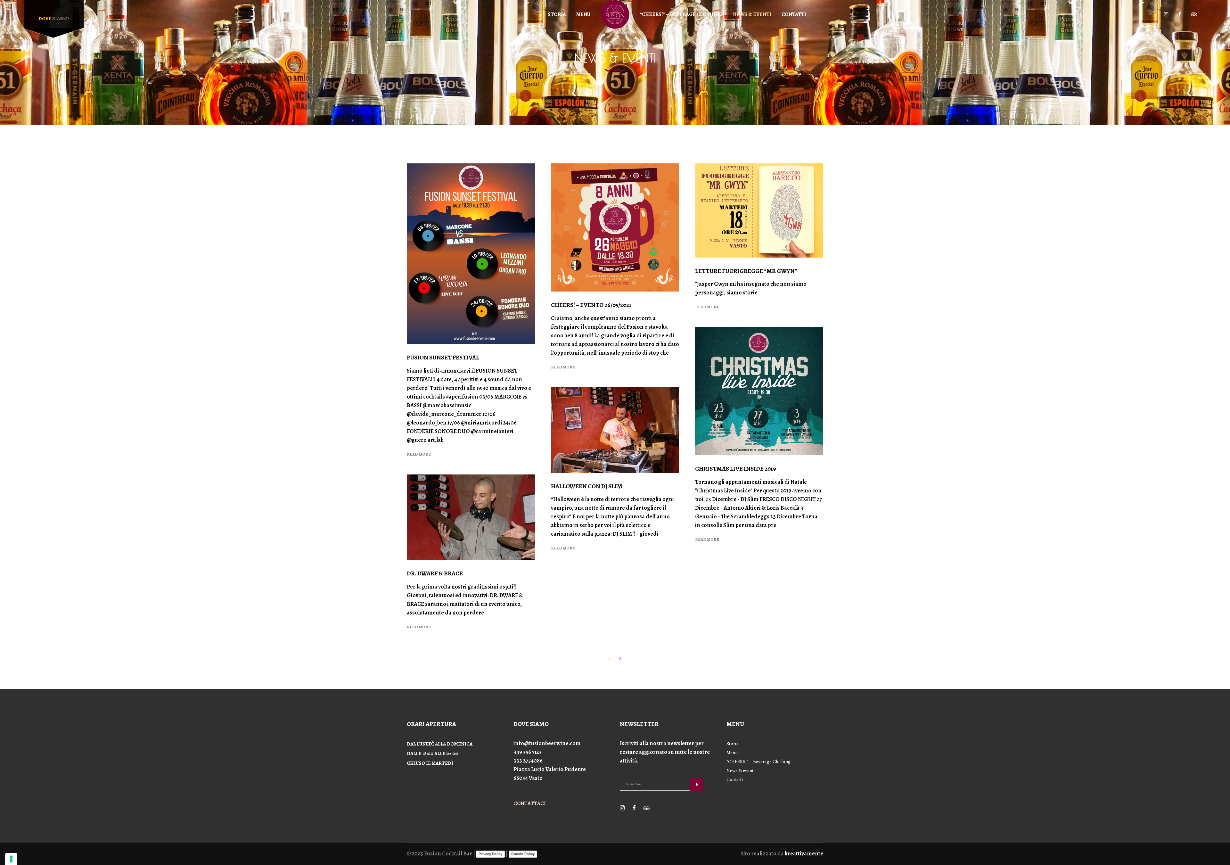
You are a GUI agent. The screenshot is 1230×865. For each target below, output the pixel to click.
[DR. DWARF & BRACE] (471, 517)
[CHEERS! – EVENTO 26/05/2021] (615, 227)
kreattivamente (804, 853)
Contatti (734, 779)
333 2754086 (528, 760)
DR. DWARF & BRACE (435, 573)
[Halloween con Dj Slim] (615, 430)
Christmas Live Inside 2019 (735, 469)
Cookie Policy (523, 854)
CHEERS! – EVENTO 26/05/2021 (591, 305)
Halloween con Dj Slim (586, 486)
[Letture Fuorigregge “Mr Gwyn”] (759, 210)
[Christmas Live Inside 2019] (759, 391)
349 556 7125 (527, 752)
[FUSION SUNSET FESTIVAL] (471, 253)
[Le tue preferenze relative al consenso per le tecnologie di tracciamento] (11, 859)
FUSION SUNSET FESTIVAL (443, 357)
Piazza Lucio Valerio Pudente (549, 769)
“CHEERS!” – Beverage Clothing (758, 761)
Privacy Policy (490, 854)
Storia (732, 743)
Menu (732, 752)
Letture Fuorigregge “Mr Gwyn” (746, 271)
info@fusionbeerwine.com (547, 743)
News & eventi (740, 770)
